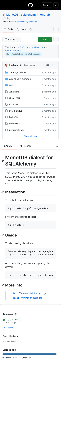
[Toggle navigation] (5, 4)
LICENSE (13, 104)
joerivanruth (15, 65)
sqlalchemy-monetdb (35, 14)
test (11, 85)
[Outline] (57, 145)
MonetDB (12, 14)
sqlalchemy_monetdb (20, 79)
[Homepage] (30, 4)
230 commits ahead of (31, 47)
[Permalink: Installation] (3, 192)
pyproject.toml (16, 130)
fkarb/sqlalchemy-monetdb (25, 21)
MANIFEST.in (16, 110)
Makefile (13, 117)
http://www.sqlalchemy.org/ (29, 293)
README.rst (15, 123)
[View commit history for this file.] (53, 65)
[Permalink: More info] (3, 285)
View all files (30, 136)
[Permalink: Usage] (3, 235)
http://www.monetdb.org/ (28, 297)
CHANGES (14, 98)
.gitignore (14, 91)
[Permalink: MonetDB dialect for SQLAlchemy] (3, 160)
